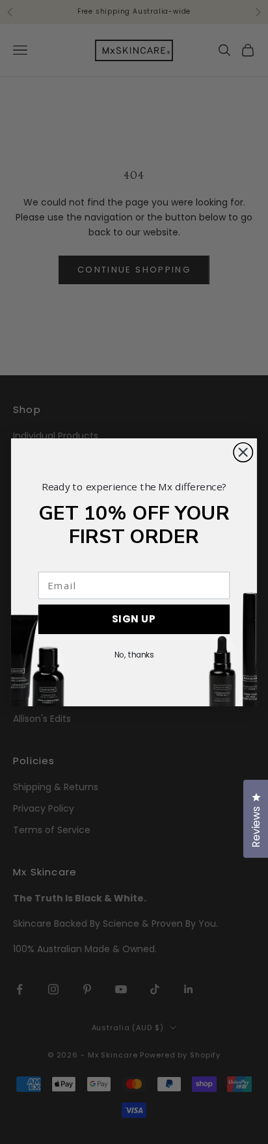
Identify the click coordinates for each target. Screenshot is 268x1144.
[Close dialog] (243, 451)
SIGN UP (133, 619)
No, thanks (134, 654)
